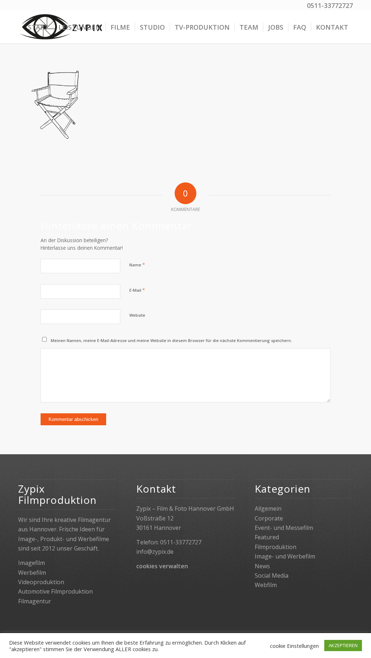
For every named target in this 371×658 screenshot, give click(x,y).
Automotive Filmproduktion (55, 591)
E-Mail (137, 290)
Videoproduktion (41, 582)
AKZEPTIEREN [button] (343, 645)
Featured (267, 537)
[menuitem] (38, 27)
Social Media (271, 575)
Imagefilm (31, 563)
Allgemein (268, 509)
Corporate (269, 518)
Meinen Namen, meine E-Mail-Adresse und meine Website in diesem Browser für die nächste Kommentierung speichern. (171, 340)
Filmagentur (34, 601)
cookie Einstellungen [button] (294, 645)
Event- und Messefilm (284, 528)
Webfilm (266, 585)
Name (137, 264)
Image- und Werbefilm (285, 556)
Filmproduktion (275, 547)
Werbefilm (32, 573)
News (262, 566)
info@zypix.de (155, 552)
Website (137, 315)
